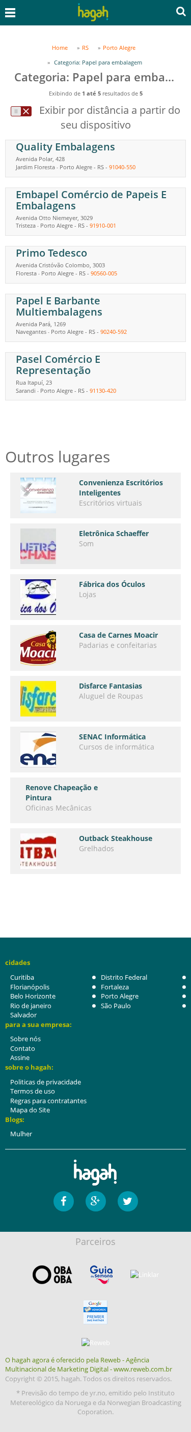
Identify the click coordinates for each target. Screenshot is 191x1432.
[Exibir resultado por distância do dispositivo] (21, 111)
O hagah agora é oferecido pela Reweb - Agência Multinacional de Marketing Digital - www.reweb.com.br (88, 1364)
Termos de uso (32, 1091)
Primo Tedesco (51, 253)
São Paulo (116, 1005)
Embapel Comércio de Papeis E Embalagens (91, 200)
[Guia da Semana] (101, 1274)
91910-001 (103, 225)
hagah (93, 12)
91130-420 (103, 390)
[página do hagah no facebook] (63, 1201)
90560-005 (104, 273)
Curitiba (22, 977)
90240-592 (113, 331)
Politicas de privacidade (45, 1081)
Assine (20, 1057)
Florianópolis (29, 986)
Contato (22, 1048)
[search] (181, 11)
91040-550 (122, 167)
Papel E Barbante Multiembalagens (59, 306)
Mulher (21, 1133)
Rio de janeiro (30, 1005)
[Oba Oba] (52, 1274)
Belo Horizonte (33, 996)
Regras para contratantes (48, 1100)
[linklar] (144, 1275)
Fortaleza (115, 986)
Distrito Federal (124, 977)
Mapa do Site (30, 1109)
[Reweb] (95, 1342)
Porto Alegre (120, 996)
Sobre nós (25, 1038)
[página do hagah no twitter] (128, 1201)
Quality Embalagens (65, 146)
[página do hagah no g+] (96, 1201)
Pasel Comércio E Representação (58, 364)
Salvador (23, 1014)
